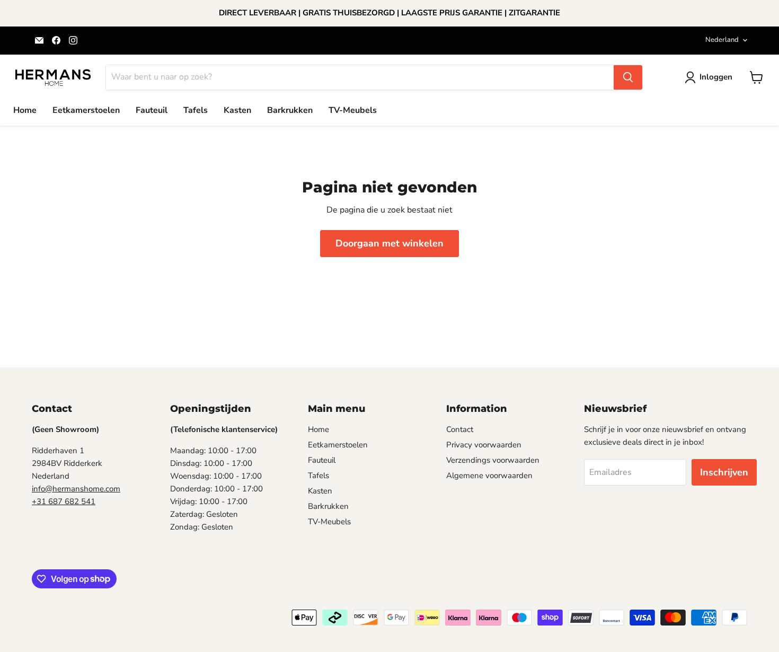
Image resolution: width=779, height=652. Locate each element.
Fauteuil (151, 110)
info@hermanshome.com (76, 488)
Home (25, 110)
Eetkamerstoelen (86, 110)
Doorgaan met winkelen (389, 243)
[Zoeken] (628, 77)
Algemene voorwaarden (489, 475)
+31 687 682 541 (63, 501)
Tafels (195, 110)
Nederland (722, 40)
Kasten (237, 110)
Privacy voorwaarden (483, 444)
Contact (459, 429)
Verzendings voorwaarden (492, 460)
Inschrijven (724, 472)
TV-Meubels (353, 110)
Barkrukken (290, 110)
